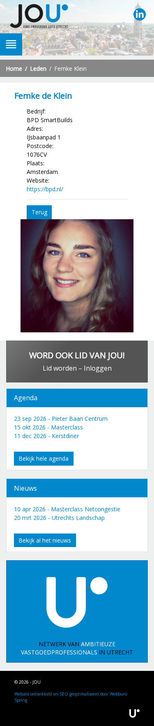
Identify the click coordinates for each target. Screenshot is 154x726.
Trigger (11, 44)
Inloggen (98, 368)
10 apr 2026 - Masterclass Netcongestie (67, 509)
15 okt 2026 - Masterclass (48, 427)
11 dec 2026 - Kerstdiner (46, 436)
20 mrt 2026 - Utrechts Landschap (59, 518)
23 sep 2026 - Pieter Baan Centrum (61, 418)
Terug (39, 212)
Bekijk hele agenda (43, 458)
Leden (38, 68)
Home (14, 68)
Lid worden (60, 368)
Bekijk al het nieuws (44, 540)
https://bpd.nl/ (45, 189)
